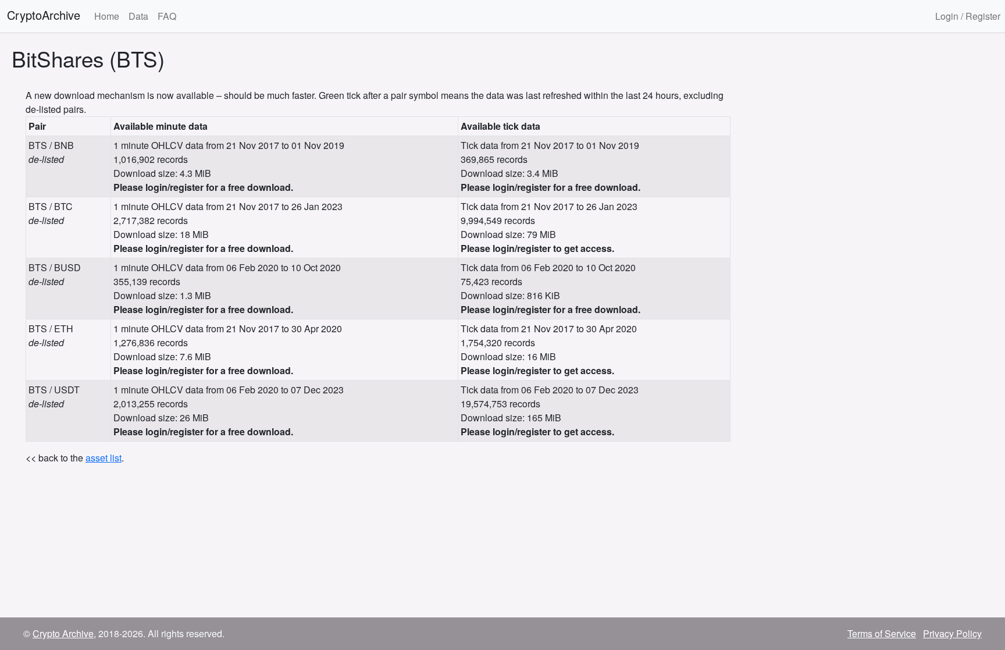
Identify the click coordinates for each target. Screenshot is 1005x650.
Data (138, 16)
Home (106, 16)
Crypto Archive (63, 633)
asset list (103, 457)
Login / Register (967, 16)
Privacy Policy (952, 633)
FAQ (167, 16)
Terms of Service (881, 633)
